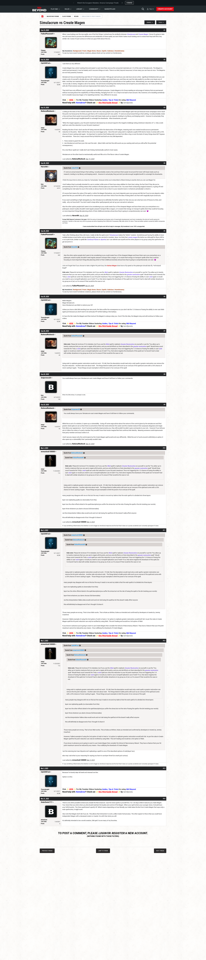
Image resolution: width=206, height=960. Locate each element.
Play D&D (54, 9)
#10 (164, 448)
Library (79, 9)
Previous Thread (47, 851)
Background (77, 51)
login (102, 833)
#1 (164, 30)
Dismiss (129, 3)
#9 (164, 404)
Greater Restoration (126, 272)
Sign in (151, 9)
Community (93, 9)
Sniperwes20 (75, 409)
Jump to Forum (103, 851)
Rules (67, 9)
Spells (104, 51)
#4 (164, 163)
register (118, 833)
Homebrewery (119, 51)
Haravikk (74, 247)
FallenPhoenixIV (76, 336)
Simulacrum (131, 34)
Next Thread (160, 851)
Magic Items (91, 51)
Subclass (110, 51)
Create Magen (143, 34)
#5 (164, 231)
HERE (71, 100)
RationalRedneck (77, 453)
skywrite (103, 239)
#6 (164, 296)
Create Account (165, 9)
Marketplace (110, 9)
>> (79, 168)
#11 (164, 530)
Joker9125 (74, 168)
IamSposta (128, 103)
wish (68, 277)
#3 (164, 107)
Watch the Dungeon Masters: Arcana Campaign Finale (97, 3)
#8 (164, 374)
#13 (164, 768)
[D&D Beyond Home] (39, 9)
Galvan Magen (112, 265)
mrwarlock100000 (77, 535)
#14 (164, 798)
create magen (132, 237)
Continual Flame (92, 239)
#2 (164, 59)
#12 (164, 641)
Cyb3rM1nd (75, 645)
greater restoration (133, 274)
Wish (106, 272)
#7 (164, 331)
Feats (84, 51)
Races (99, 51)
